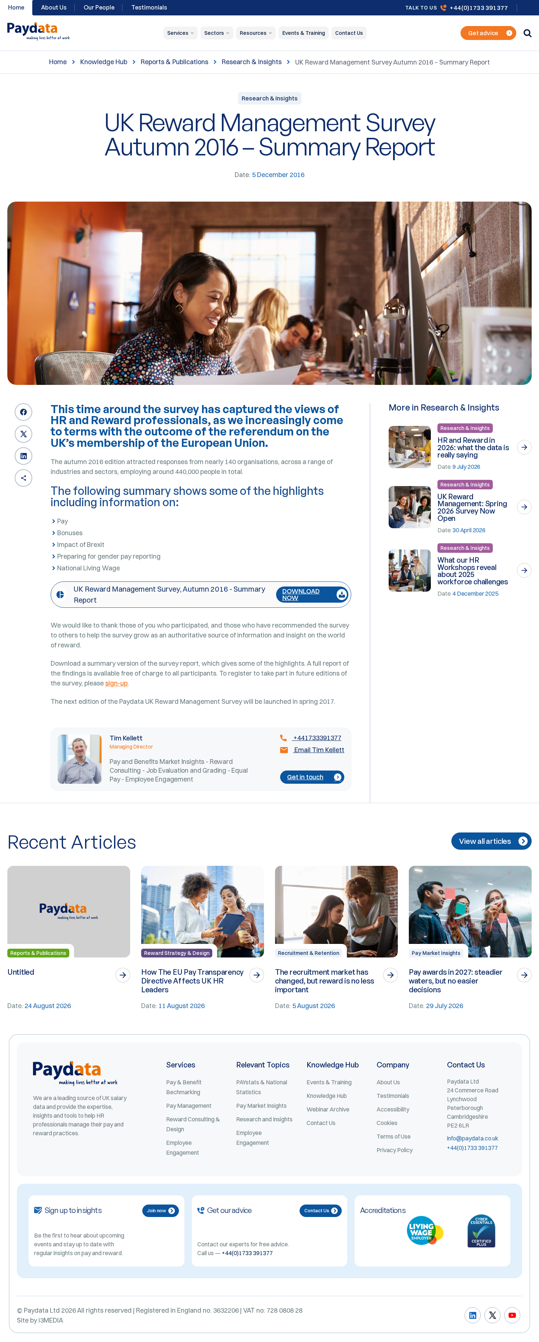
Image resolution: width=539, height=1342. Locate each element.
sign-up (116, 683)
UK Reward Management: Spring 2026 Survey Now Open (472, 507)
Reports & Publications (174, 62)
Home (58, 62)
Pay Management (189, 1105)
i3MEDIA (50, 1320)
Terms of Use (394, 1136)
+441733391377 (316, 738)
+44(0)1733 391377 (479, 7)
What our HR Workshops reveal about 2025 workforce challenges (472, 570)
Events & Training (303, 33)
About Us (54, 7)
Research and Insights (264, 1119)
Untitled (20, 972)
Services (177, 33)
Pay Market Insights (436, 953)
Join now (156, 1210)
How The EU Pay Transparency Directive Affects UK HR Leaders (192, 980)
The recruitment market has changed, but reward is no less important (324, 980)
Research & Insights (252, 62)
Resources (253, 33)
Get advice (483, 33)
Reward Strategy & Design (176, 953)
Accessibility (393, 1109)
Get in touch (305, 777)
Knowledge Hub (103, 62)
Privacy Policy (394, 1150)
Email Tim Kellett (318, 750)
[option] (68, 938)
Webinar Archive (328, 1109)
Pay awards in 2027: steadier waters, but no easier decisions (456, 980)
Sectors (214, 33)
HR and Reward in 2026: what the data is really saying (473, 447)
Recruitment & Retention (308, 953)
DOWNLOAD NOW (301, 594)
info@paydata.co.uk (472, 1138)
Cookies (387, 1122)
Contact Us (349, 33)
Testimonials (149, 7)
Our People (99, 7)
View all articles (485, 841)
